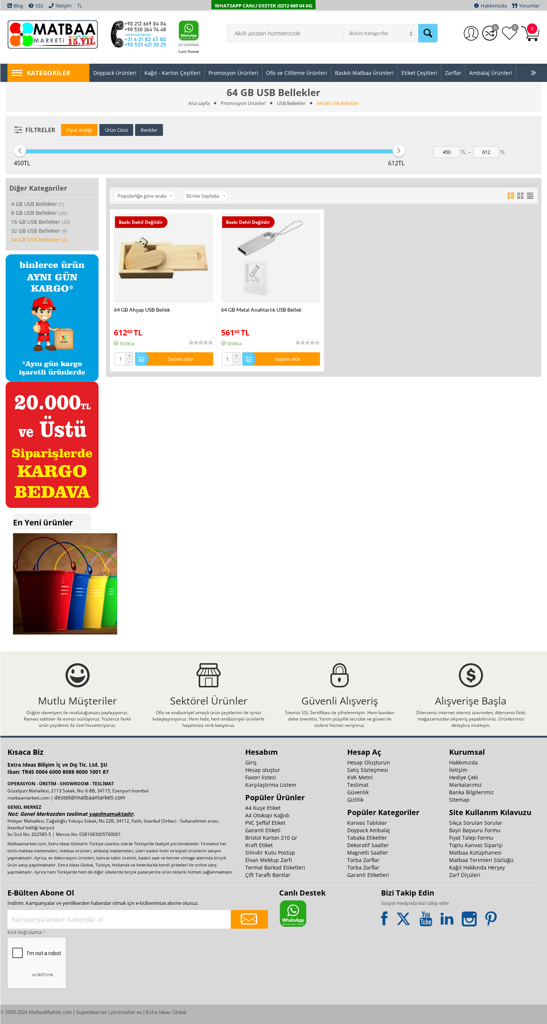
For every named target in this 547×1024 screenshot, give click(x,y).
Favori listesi (260, 777)
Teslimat (357, 784)
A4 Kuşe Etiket (263, 807)
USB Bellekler (291, 103)
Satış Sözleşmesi (367, 769)
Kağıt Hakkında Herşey (477, 867)
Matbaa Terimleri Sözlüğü (481, 860)
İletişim (458, 769)
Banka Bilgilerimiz (471, 792)
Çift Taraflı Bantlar (268, 874)
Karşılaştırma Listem (270, 784)
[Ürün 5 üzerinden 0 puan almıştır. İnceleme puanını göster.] (201, 342)
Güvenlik (358, 792)
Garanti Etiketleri (368, 874)
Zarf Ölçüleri (464, 874)
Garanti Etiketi (263, 830)
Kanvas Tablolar (367, 822)
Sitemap (459, 799)
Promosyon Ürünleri (243, 103)
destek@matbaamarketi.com (89, 797)
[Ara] (428, 33)
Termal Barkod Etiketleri (275, 867)
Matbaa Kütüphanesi (475, 852)
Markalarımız (465, 784)
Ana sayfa (198, 103)
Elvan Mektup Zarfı (268, 860)
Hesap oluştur (262, 769)
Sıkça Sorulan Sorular (475, 822)
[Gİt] (249, 919)
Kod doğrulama (24, 932)
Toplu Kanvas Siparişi (476, 845)
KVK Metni (360, 777)
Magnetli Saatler (367, 852)
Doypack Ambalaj (368, 830)
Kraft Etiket (259, 845)
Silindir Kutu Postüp (270, 852)
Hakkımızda (463, 762)
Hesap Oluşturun (368, 762)
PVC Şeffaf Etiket (265, 822)
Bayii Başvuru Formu (474, 830)
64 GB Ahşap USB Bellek (142, 309)
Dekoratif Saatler (368, 845)
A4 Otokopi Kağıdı (267, 815)
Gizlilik (355, 799)
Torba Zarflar (363, 860)
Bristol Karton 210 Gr (271, 837)
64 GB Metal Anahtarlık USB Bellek (261, 309)
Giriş (251, 762)
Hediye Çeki (463, 777)
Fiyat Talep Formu (471, 837)
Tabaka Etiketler (367, 837)
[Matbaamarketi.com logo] (52, 34)
